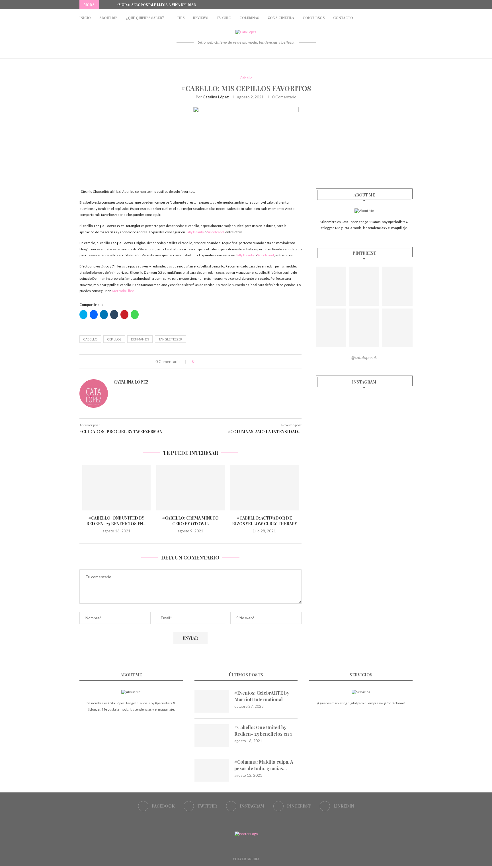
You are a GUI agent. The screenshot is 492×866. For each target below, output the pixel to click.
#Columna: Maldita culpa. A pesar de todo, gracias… (263, 765)
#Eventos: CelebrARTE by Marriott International (261, 696)
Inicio (85, 17)
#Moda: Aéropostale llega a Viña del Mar (156, 4)
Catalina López (216, 96)
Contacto (343, 17)
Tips (180, 17)
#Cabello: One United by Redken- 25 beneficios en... (116, 520)
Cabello (246, 78)
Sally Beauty (195, 232)
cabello (90, 339)
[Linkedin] (411, 4)
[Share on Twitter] (210, 361)
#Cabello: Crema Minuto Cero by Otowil (190, 520)
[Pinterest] (404, 4)
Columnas (249, 17)
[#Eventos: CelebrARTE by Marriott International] (211, 701)
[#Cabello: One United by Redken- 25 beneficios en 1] (116, 487)
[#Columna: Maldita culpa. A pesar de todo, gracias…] (211, 770)
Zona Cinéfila (281, 17)
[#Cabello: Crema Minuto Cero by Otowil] (190, 487)
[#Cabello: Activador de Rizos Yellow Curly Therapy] (264, 487)
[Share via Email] (222, 361)
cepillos (114, 339)
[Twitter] (391, 4)
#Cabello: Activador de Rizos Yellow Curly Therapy (264, 520)
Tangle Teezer (170, 339)
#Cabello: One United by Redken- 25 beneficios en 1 (263, 730)
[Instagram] (398, 4)
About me (108, 17)
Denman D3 (140, 339)
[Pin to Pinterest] (216, 361)
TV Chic (224, 17)
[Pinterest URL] (331, 286)
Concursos (314, 17)
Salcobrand (215, 232)
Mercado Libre (123, 291)
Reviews (200, 17)
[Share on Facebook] (204, 361)
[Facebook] (385, 4)
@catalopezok (364, 357)
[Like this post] (197, 361)
